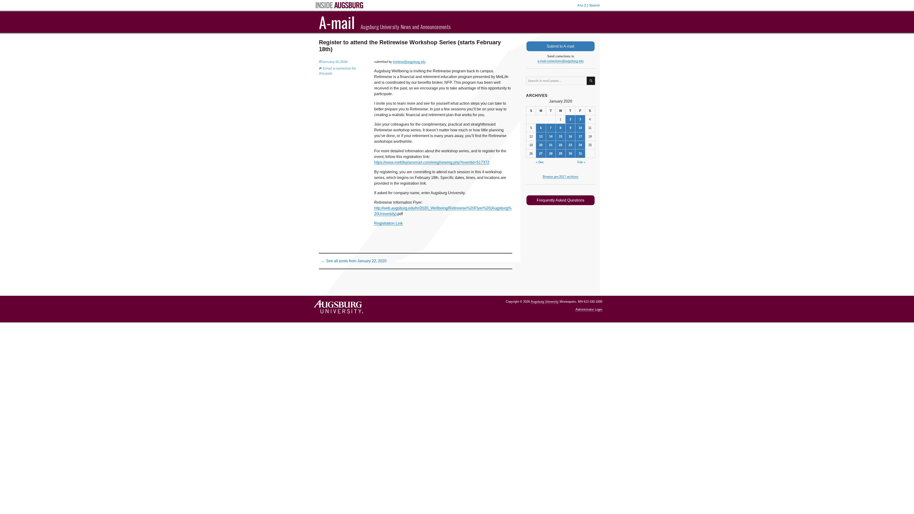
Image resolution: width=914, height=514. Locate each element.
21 (550, 145)
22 (560, 145)
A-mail (337, 22)
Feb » (581, 162)
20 (540, 145)
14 (550, 136)
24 (580, 145)
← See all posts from (354, 261)
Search (594, 5)
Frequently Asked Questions (560, 200)
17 (580, 136)
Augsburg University (545, 301)
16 (570, 136)
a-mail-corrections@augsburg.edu (560, 61)
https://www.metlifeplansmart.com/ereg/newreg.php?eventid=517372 (431, 162)
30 (570, 153)
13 (540, 136)
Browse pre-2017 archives (560, 176)
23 (570, 145)
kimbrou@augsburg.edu (409, 62)
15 (560, 136)
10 (580, 128)
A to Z (581, 5)
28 (550, 153)
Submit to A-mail (560, 46)
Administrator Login (589, 309)
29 (560, 153)
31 (580, 153)
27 (540, 153)
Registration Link (388, 223)
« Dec (540, 162)
